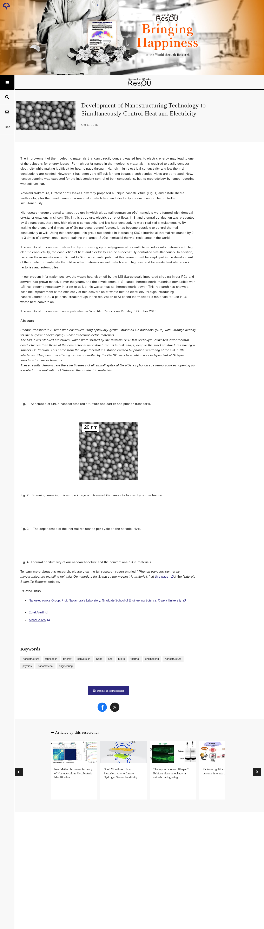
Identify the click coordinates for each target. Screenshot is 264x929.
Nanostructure (30, 658)
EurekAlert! (36, 612)
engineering (152, 658)
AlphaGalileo (37, 620)
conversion (83, 658)
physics (27, 666)
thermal (135, 658)
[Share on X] (114, 710)
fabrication (51, 658)
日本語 (7, 127)
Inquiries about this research (110, 690)
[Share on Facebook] (102, 710)
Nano (99, 658)
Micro (121, 658)
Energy (67, 658)
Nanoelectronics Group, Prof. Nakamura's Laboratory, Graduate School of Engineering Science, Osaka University (105, 600)
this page (162, 576)
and (110, 658)
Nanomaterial (45, 666)
